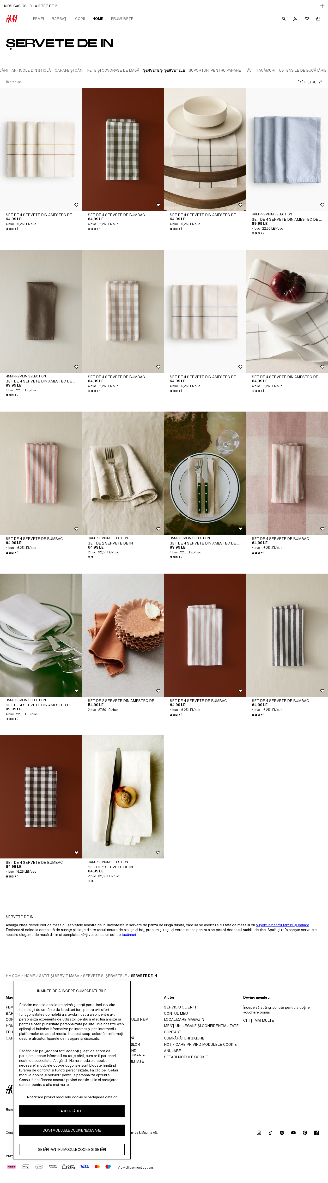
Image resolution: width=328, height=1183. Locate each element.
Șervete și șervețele (105, 976)
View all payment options (135, 1167)
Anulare (172, 1051)
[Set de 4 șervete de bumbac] (123, 149)
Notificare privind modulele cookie (200, 1044)
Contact (172, 1032)
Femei (38, 19)
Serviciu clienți (180, 1007)
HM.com (13, 976)
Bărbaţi (59, 19)
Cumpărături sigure (184, 1038)
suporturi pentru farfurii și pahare (282, 925)
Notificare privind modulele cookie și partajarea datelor (72, 1097)
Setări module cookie (186, 1057)
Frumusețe (122, 19)
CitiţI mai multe (258, 1020)
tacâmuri (129, 935)
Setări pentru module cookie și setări (72, 1149)
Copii (80, 19)
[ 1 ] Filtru (307, 82)
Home (97, 19)
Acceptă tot (72, 1111)
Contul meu (176, 1013)
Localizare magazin (184, 1019)
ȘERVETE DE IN (144, 976)
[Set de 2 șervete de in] (123, 473)
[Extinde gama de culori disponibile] (91, 557)
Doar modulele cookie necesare (72, 1130)
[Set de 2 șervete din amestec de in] (123, 635)
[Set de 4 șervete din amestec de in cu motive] (41, 149)
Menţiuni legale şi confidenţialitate (201, 1026)
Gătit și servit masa (59, 976)
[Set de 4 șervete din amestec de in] (41, 311)
